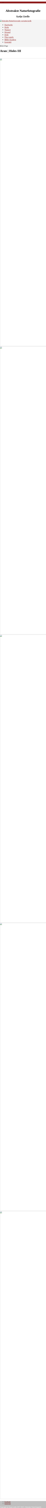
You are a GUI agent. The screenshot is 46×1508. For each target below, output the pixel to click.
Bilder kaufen (10, 39)
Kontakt (7, 42)
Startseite (8, 24)
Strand (7, 32)
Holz (6, 34)
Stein (6, 27)
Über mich (9, 37)
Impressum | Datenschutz (12, 2)
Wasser (7, 29)
